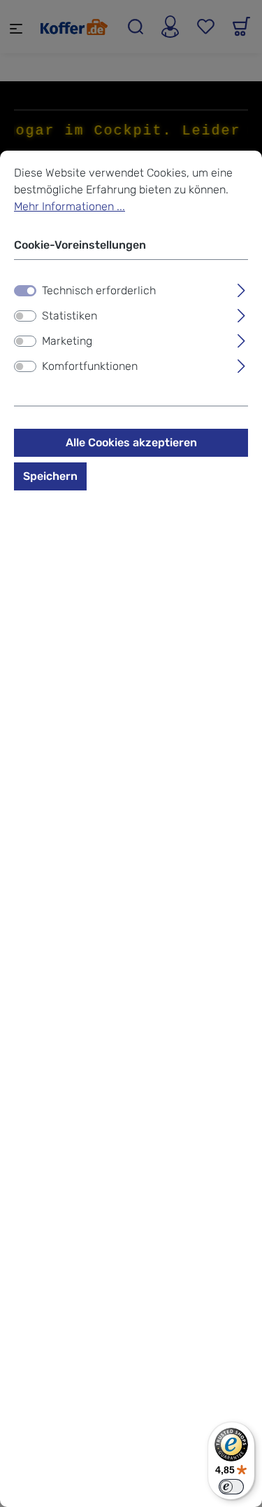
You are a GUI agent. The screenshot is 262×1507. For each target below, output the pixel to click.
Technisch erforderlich (99, 290)
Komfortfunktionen (90, 366)
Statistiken (69, 315)
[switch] (25, 316)
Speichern (50, 476)
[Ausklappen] (241, 289)
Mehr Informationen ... (69, 206)
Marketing (67, 340)
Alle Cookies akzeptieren (131, 442)
